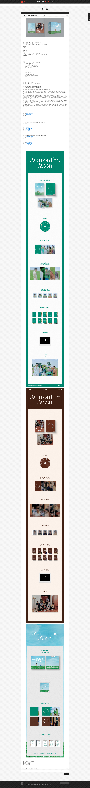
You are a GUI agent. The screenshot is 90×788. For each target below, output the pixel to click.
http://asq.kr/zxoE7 (29, 137)
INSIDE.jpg (25, 763)
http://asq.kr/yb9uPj (28, 131)
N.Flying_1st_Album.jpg (27, 761)
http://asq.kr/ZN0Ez (29, 141)
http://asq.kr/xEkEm (29, 128)
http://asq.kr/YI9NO (28, 119)
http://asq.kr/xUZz (28, 115)
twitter (89, 14)
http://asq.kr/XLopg (29, 142)
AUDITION (51, 1)
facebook (89, 16)
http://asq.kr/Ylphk (28, 130)
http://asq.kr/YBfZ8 (28, 114)
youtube (89, 18)
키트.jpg (25, 764)
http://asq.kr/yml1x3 (29, 116)
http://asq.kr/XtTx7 (28, 144)
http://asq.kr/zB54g (30, 123)
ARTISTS (42, 1)
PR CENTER (47, 1)
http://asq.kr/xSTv (28, 129)
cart (89, 20)
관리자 (62, 15)
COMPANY (38, 1)
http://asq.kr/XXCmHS (29, 143)
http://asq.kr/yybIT (28, 127)
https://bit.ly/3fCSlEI (29, 138)
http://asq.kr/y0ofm (30, 136)
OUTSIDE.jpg (25, 762)
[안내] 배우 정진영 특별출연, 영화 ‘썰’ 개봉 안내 (32, 768)
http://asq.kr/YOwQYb (29, 112)
